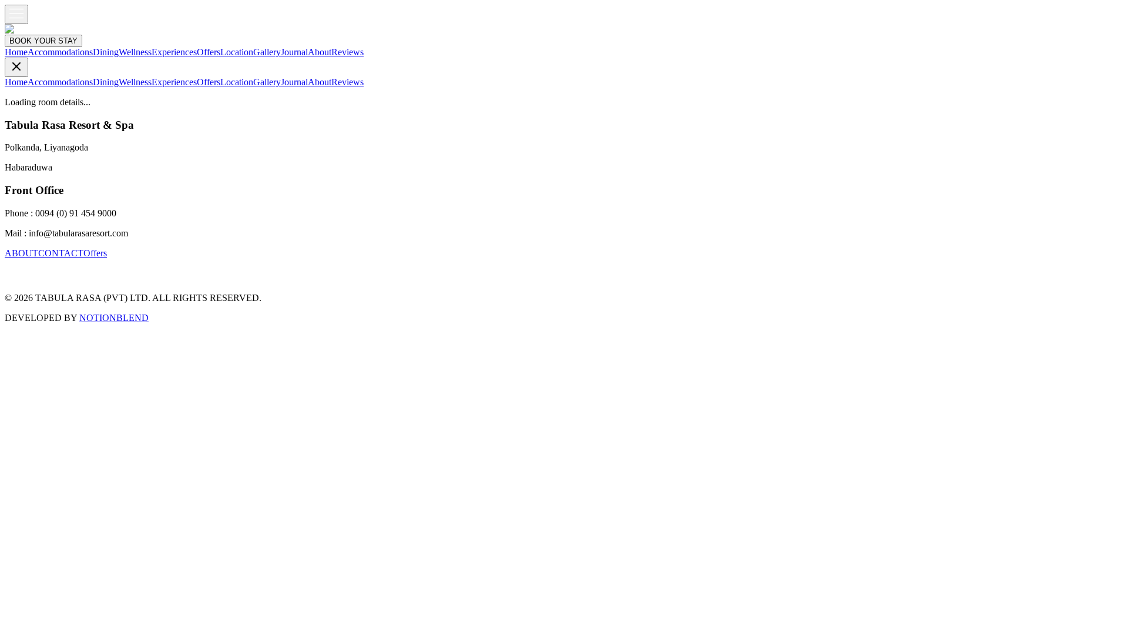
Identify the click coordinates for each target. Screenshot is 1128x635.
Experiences (174, 52)
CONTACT (60, 253)
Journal (294, 52)
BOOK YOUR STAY (43, 40)
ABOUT (21, 253)
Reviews (347, 52)
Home (16, 52)
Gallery (267, 52)
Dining (106, 52)
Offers (208, 52)
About (319, 52)
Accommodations (60, 52)
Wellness (135, 52)
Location (236, 52)
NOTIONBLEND (114, 318)
